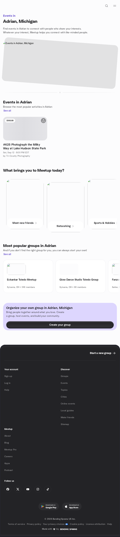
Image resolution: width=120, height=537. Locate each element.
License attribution (95, 524)
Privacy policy (34, 524)
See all (7, 110)
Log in (7, 383)
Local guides (67, 411)
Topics (64, 390)
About (7, 436)
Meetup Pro (10, 450)
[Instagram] (37, 489)
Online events (68, 404)
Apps (7, 463)
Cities (64, 397)
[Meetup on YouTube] (27, 489)
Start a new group (100, 353)
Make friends (67, 417)
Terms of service (16, 524)
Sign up (8, 376)
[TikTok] (47, 489)
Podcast (8, 470)
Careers (8, 456)
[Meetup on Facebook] (7, 489)
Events (64, 383)
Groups (64, 376)
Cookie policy (77, 524)
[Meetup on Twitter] (17, 489)
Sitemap (65, 424)
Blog (6, 443)
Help (6, 390)
